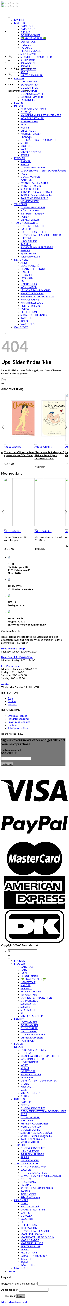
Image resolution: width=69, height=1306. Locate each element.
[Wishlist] (5, 444)
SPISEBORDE (28, 69)
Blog (10, 698)
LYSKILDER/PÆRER (32, 96)
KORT (24, 124)
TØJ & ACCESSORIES (26, 222)
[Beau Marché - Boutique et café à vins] (10, 4)
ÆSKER (25, 155)
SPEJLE (25, 142)
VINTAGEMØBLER (32, 75)
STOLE (24, 72)
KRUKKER (26, 145)
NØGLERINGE (29, 241)
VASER (24, 148)
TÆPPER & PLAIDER (32, 213)
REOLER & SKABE (31, 50)
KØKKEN (19, 158)
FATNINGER (28, 99)
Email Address (9, 752)
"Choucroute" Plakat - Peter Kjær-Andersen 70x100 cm (19, 454)
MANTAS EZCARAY (32, 293)
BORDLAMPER (29, 84)
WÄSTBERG (27, 324)
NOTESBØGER (29, 121)
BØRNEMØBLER (30, 35)
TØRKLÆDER (28, 253)
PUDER (25, 216)
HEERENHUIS (29, 284)
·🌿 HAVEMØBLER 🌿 (33, 38)
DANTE (25, 271)
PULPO (25, 308)
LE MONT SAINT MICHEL (36, 290)
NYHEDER (20, 19)
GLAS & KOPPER (30, 176)
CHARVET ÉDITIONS (33, 268)
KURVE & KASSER (31, 185)
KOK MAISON (29, 287)
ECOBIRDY (27, 277)
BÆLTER (26, 228)
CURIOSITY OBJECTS (33, 109)
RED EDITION (29, 311)
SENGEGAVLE (29, 53)
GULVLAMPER (29, 87)
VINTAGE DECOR (31, 152)
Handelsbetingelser (18, 718)
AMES (24, 262)
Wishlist (12, 704)
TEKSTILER (20, 204)
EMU (23, 281)
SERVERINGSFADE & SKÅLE (36, 191)
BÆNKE (25, 32)
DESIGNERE (21, 259)
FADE (24, 173)
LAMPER (19, 78)
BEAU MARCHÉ (30, 265)
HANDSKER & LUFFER (33, 225)
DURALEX (26, 274)
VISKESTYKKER (30, 201)
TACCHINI (27, 317)
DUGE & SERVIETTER (33, 167)
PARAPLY (26, 244)
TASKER (25, 250)
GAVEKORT (21, 327)
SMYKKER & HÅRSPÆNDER (37, 247)
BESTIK (25, 164)
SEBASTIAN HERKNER (34, 314)
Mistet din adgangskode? (15, 1301)
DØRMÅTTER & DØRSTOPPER (38, 139)
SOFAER (25, 66)
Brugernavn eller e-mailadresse (19, 1283)
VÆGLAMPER (29, 90)
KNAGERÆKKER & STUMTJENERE (41, 115)
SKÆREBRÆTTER (31, 188)
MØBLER (19, 22)
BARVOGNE (28, 29)
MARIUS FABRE (30, 299)
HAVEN (18, 102)
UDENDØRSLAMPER (33, 93)
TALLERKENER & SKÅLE (34, 198)
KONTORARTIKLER (32, 118)
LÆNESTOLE (28, 41)
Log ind (20, 1296)
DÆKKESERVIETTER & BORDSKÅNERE (43, 170)
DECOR (18, 105)
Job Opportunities (18, 727)
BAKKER (26, 161)
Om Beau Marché (17, 715)
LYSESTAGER (28, 130)
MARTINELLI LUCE (32, 302)
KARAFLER (27, 179)
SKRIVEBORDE (29, 59)
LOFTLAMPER (29, 81)
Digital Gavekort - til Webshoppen (15, 538)
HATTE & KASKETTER (34, 231)
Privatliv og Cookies (19, 721)
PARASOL (26, 47)
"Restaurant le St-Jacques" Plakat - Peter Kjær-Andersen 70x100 (49, 455)
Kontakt (12, 724)
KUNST (25, 127)
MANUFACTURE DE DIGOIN (37, 296)
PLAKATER (27, 136)
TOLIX (24, 320)
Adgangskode (9, 1289)
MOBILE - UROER (31, 133)
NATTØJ (26, 238)
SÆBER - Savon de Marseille (36, 195)
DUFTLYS (26, 112)
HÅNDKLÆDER (30, 210)
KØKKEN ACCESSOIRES (34, 182)
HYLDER (25, 44)
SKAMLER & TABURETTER (36, 56)
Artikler (12, 701)
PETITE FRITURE (30, 305)
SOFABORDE (28, 62)
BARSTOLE (27, 25)
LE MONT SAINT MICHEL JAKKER (41, 234)
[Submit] (9, 60)
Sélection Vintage (30, 256)
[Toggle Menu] (9, 17)
